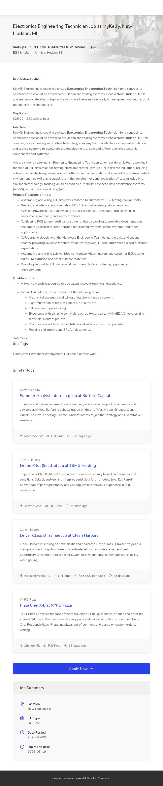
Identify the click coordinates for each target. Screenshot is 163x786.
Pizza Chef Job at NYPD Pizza (46, 605)
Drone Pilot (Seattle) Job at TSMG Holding (58, 465)
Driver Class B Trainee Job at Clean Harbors (59, 535)
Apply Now (79, 668)
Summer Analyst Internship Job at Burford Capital (65, 395)
